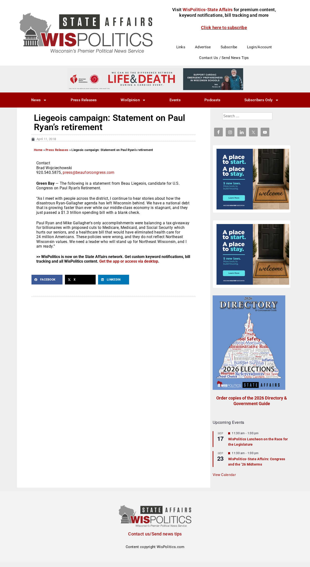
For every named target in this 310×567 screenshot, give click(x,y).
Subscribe (229, 47)
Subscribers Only (258, 100)
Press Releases (84, 100)
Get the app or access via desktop (128, 261)
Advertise (203, 47)
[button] (46, 279)
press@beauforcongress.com (89, 172)
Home (38, 150)
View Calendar (224, 474)
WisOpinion (130, 100)
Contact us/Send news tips (155, 533)
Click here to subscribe (224, 27)
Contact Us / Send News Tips (224, 58)
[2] (155, 79)
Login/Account (259, 47)
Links (181, 47)
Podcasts (212, 100)
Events (175, 100)
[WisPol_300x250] (253, 179)
